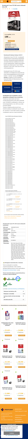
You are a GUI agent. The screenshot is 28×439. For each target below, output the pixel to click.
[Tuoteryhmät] (2, 1)
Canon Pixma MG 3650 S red (10, 130)
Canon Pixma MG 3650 (9, 133)
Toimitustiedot (7, 87)
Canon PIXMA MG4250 (9, 155)
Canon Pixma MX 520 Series (10, 167)
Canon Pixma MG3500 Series (10, 150)
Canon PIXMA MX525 (8, 182)
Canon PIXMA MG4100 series (10, 152)
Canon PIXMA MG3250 (9, 147)
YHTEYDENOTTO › (19, 421)
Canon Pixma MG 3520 (9, 121)
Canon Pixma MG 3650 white (10, 134)
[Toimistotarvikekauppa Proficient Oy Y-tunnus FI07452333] (7, 410)
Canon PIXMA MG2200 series (10, 140)
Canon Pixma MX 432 (8, 161)
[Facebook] (18, 91)
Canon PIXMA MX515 (8, 181)
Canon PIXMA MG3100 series (10, 143)
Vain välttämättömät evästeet (12, 435)
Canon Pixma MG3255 (9, 149)
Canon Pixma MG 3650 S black (10, 129)
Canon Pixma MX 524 (8, 168)
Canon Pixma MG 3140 (9, 120)
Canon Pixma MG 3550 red (9, 122)
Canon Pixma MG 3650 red (9, 128)
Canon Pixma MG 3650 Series (10, 132)
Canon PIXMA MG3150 (9, 144)
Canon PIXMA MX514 (8, 180)
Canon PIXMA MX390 (8, 173)
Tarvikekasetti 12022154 (17, 202)
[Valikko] (26, 1)
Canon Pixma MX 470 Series (10, 164)
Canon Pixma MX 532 (8, 170)
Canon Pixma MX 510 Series (10, 166)
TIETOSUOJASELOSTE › (20, 415)
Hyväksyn (12, 433)
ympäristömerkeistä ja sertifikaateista (15, 288)
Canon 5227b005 (9, 211)
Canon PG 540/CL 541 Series (10, 118)
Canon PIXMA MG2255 (9, 142)
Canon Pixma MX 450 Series (10, 162)
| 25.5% (11, 34)
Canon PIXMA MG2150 (9, 138)
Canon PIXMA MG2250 (9, 141)
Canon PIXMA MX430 (8, 175)
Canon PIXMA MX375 (8, 171)
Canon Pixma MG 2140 (9, 119)
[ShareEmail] (15, 91)
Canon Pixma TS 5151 (9, 188)
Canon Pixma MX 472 (8, 165)
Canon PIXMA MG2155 (9, 139)
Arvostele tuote (17, 87)
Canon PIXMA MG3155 (9, 145)
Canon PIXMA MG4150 (9, 153)
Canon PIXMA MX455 (8, 178)
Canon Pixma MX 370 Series (10, 156)
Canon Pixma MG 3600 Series (10, 126)
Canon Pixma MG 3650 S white (10, 131)
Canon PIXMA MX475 (8, 179)
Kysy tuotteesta (7, 91)
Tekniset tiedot (7, 84)
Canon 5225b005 (9, 206)
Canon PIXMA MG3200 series (10, 146)
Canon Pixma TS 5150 (9, 187)
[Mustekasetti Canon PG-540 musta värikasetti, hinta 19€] (14, 21)
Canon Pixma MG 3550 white (10, 125)
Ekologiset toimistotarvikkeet (9, 270)
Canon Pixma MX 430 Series (10, 159)
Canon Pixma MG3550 (9, 151)
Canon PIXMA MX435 (8, 177)
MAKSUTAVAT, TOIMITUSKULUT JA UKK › (21, 411)
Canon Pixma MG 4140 (9, 135)
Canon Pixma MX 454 (8, 163)
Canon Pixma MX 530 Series (10, 169)
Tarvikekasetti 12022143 (17, 197)
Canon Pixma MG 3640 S (9, 127)
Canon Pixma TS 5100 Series (10, 185)
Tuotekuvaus (17, 84)
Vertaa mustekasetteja (12, 49)
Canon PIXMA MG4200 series (10, 154)
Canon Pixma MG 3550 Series (10, 123)
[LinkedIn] (16, 91)
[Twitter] (17, 91)
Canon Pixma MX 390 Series (10, 158)
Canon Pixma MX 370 (8, 157)
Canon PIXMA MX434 (8, 176)
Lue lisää (16, 47)
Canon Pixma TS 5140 (9, 186)
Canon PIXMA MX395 (8, 174)
